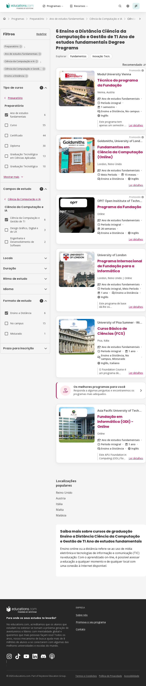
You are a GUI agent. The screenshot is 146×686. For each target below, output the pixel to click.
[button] (13, 46)
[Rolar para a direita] (140, 19)
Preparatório (15, 98)
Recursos (79, 6)
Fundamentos (78, 56)
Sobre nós (82, 615)
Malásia (61, 515)
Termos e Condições (86, 675)
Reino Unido (64, 493)
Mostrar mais (11, 176)
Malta (60, 510)
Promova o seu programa (91, 622)
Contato (80, 629)
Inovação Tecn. (101, 56)
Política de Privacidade (110, 675)
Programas (54, 6)
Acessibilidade (131, 675)
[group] (107, 56)
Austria (61, 498)
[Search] (120, 6)
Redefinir (41, 34)
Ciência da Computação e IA (24, 199)
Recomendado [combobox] (132, 65)
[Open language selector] (128, 6)
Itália (59, 504)
